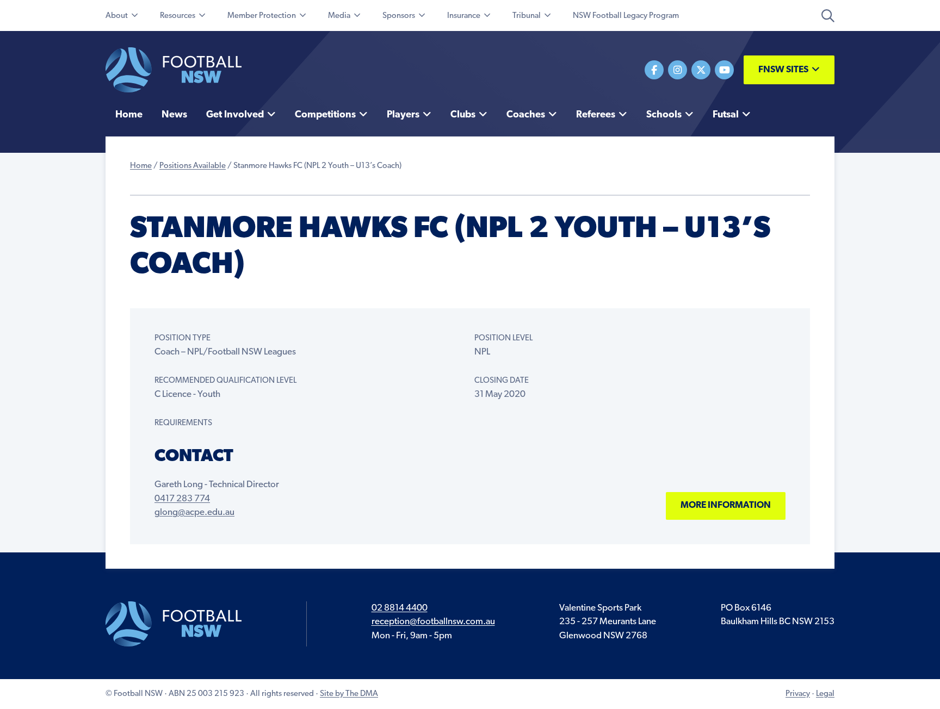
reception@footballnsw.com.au (433, 621)
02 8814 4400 (400, 608)
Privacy (798, 694)
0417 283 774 (182, 498)
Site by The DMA (349, 694)
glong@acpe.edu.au (194, 512)
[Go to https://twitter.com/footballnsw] (700, 69)
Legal (825, 694)
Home (141, 166)
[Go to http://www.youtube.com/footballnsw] (724, 69)
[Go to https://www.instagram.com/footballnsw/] (677, 69)
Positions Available (192, 166)
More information (726, 505)
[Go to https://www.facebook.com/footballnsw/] (654, 69)
